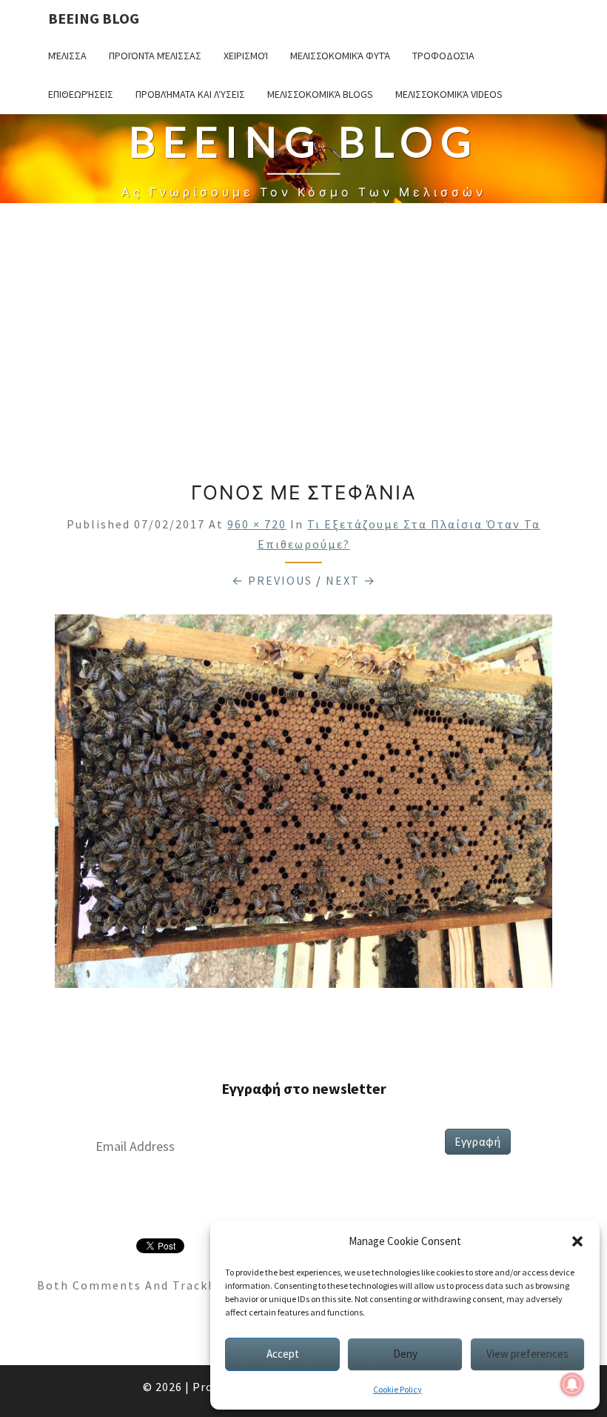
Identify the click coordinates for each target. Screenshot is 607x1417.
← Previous (272, 580)
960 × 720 (256, 524)
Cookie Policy (397, 1389)
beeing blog (93, 18)
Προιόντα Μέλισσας (155, 55)
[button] (577, 1241)
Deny (405, 1354)
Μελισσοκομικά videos (449, 94)
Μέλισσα (67, 55)
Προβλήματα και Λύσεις (190, 94)
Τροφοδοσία (443, 55)
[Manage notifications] (572, 1384)
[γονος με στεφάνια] (303, 805)
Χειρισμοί (246, 55)
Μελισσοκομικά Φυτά (340, 55)
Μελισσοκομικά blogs (320, 94)
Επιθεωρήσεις (80, 94)
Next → (351, 580)
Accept (282, 1354)
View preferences (527, 1354)
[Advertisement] (303, 342)
